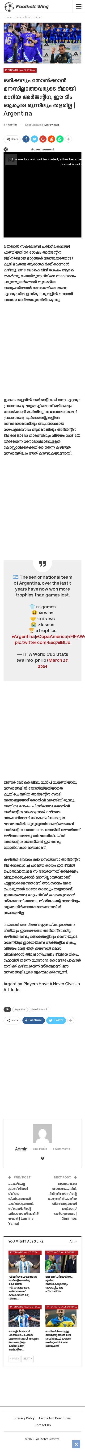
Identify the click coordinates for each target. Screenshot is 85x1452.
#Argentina (23, 636)
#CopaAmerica (51, 636)
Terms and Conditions (54, 1418)
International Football (20, 70)
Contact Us (42, 1425)
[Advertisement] (42, 352)
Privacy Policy (24, 1418)
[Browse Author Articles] (42, 1133)
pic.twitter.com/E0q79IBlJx (42, 642)
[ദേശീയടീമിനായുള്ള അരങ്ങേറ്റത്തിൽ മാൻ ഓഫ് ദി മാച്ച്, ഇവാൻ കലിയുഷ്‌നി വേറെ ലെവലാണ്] (60, 1316)
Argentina (20, 1009)
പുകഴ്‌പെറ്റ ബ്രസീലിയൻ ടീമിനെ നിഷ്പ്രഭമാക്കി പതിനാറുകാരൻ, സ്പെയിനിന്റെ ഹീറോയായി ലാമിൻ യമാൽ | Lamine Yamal (23, 1204)
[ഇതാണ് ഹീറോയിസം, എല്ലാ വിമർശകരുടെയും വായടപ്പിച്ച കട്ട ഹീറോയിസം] (60, 1261)
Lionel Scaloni (39, 1009)
